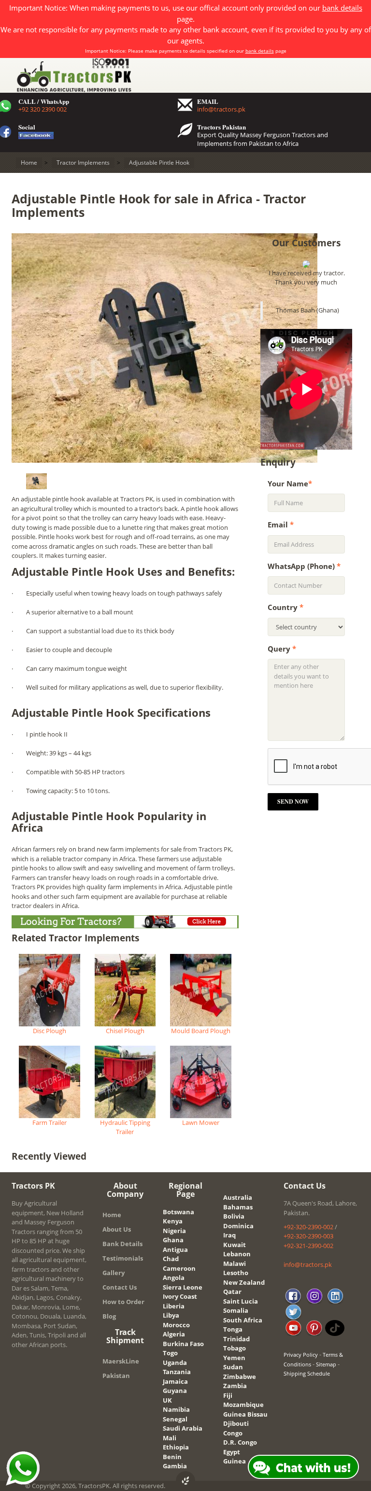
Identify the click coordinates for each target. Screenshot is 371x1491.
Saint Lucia (240, 1301)
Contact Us (119, 1287)
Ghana (173, 1239)
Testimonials (122, 1258)
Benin (172, 1456)
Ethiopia (176, 1447)
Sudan (233, 1367)
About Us (116, 1229)
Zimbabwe (239, 1376)
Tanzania (177, 1371)
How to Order (123, 1301)
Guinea (234, 1461)
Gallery (113, 1272)
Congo (233, 1433)
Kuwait (234, 1244)
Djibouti (236, 1423)
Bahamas (238, 1207)
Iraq (229, 1235)
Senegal (175, 1419)
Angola (174, 1277)
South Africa (242, 1320)
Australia (237, 1197)
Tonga (233, 1329)
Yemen (234, 1357)
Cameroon (179, 1268)
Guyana (175, 1390)
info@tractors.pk (221, 109)
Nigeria (174, 1230)
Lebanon (237, 1254)
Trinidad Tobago (236, 1344)
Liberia (174, 1306)
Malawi (234, 1263)
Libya (171, 1315)
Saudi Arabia (182, 1428)
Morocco (176, 1325)
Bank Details (122, 1243)
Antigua (175, 1249)
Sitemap (326, 1364)
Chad (171, 1258)
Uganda (175, 1362)
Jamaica (175, 1381)
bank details (342, 8)
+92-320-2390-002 (308, 1226)
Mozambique (243, 1404)
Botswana (178, 1211)
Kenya (173, 1221)
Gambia (175, 1466)
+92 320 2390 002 (42, 109)
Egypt (231, 1452)
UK (167, 1400)
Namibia (176, 1409)
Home (111, 1214)
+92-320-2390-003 (308, 1236)
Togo (170, 1353)
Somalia (235, 1310)
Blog (109, 1316)
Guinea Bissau (245, 1414)
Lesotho (235, 1272)
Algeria (174, 1334)
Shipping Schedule (307, 1373)
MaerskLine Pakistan (120, 1368)
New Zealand (244, 1282)
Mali (169, 1438)
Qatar (232, 1291)
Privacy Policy (301, 1354)
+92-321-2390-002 (308, 1245)
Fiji (227, 1395)
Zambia (235, 1385)
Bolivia (233, 1216)
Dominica (238, 1225)
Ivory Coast (180, 1296)
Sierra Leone (182, 1287)
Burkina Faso (183, 1343)
